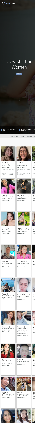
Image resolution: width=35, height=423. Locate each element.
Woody (20, 327)
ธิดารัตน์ (5, 360)
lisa (3, 195)
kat (18, 393)
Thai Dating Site (14, 136)
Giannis (5, 327)
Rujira (4, 228)
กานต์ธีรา (21, 262)
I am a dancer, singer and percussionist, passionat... (23, 169)
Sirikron (20, 360)
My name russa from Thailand (23, 333)
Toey (4, 294)
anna (4, 162)
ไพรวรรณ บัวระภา (7, 262)
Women (22, 136)
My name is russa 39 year (22, 335)
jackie (19, 195)
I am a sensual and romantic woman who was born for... (8, 169)
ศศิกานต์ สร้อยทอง (22, 294)
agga (4, 393)
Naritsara (20, 228)
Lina (19, 162)
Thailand (29, 136)
